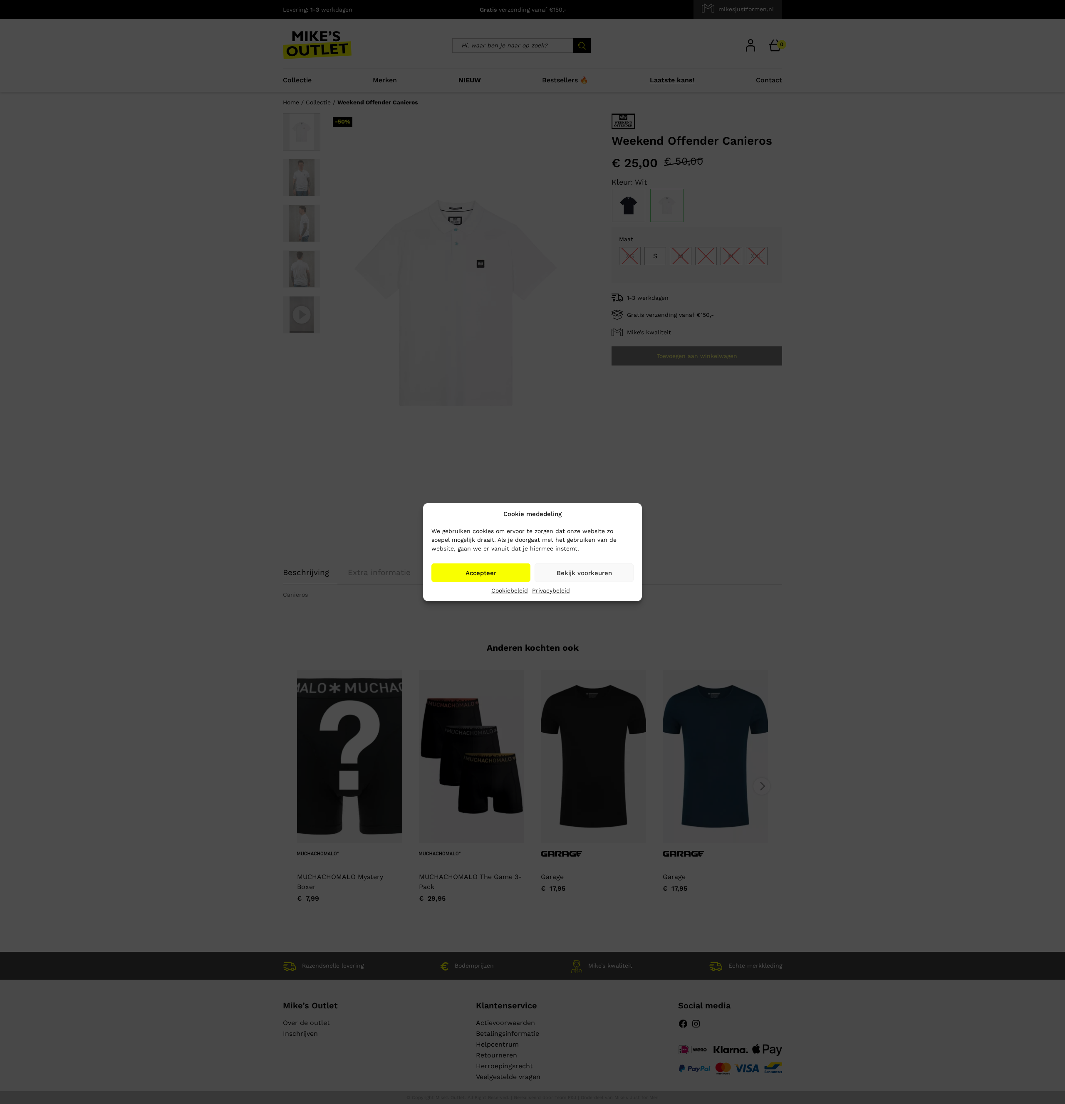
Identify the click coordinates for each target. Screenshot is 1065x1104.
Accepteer (481, 572)
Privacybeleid (551, 590)
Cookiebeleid (509, 590)
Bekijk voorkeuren (584, 572)
